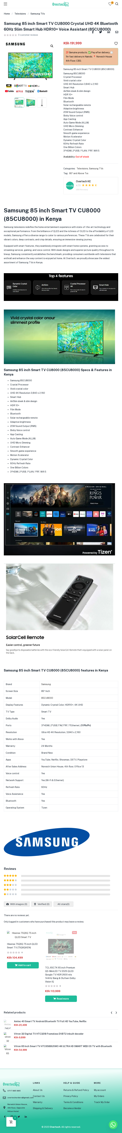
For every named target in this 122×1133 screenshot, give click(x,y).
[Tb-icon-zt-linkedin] (25, 1116)
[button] (52, 46)
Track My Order (102, 1102)
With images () (18, 904)
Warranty (37, 1102)
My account (100, 1090)
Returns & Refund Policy (76, 1090)
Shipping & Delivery (43, 1108)
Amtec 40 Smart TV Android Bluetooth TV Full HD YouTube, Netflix (50, 1021)
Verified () (43, 904)
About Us (37, 1090)
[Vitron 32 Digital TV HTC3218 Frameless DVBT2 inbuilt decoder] (7, 1041)
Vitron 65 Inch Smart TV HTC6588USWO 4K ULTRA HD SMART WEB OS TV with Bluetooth (63, 1046)
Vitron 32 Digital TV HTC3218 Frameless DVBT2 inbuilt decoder (49, 1034)
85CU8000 (47, 698)
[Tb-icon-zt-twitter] (18, 1116)
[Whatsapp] (113, 1124)
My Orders (99, 1096)
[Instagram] (11, 1116)
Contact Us (39, 1096)
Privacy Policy (70, 1096)
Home (7, 13)
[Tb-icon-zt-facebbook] (4, 1116)
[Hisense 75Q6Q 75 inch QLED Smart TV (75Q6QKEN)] (23, 935)
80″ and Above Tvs (78, 173)
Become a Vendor (72, 1108)
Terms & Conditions (73, 1102)
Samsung (46, 684)
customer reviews (28, 35)
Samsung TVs (37, 13)
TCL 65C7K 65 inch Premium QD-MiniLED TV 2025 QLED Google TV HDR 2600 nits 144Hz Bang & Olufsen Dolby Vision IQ (60, 974)
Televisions (20, 13)
